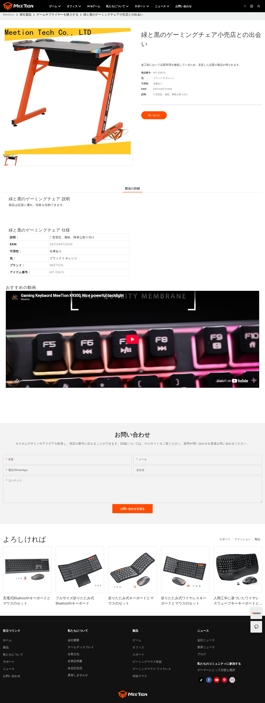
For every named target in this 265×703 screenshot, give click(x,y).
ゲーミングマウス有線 (147, 661)
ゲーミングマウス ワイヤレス (151, 669)
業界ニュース (206, 647)
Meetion (9, 14)
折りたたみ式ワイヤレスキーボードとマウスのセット (183, 600)
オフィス (138, 647)
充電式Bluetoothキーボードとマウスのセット (26, 600)
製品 (257, 539)
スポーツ (224, 539)
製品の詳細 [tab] (132, 188)
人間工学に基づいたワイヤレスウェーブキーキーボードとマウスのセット (236, 601)
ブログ (201, 654)
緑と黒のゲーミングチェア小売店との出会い (113, 14)
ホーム (7, 640)
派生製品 (26, 14)
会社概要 (73, 640)
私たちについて (13, 654)
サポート (9, 661)
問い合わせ (154, 115)
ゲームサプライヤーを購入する (57, 14)
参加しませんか (78, 675)
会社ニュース (206, 640)
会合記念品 (75, 668)
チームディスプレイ (81, 647)
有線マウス (139, 676)
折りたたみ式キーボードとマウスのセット (131, 600)
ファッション (242, 539)
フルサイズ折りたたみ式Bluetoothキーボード (75, 600)
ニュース (9, 669)
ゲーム (136, 640)
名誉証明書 (75, 661)
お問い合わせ (11, 676)
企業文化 (73, 654)
